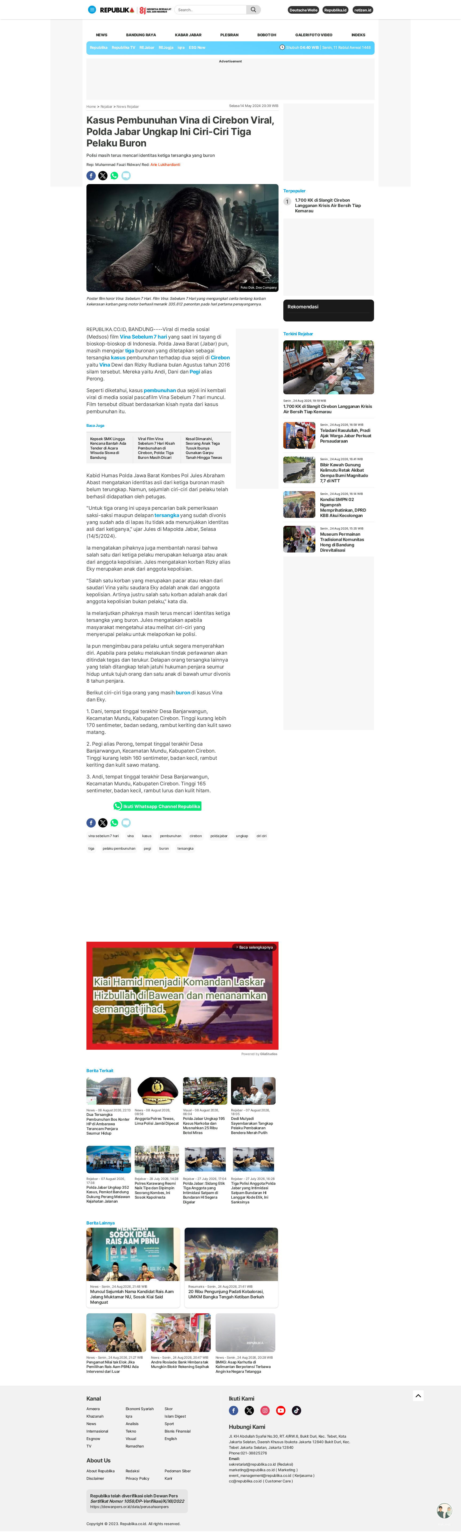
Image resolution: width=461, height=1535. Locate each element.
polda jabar (219, 836)
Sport (169, 1423)
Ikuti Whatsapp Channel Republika (162, 806)
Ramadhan (135, 1446)
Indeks (358, 35)
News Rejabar (128, 106)
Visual (131, 1438)
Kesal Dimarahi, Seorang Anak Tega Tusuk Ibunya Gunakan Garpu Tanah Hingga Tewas (204, 448)
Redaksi (133, 1471)
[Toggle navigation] (92, 9)
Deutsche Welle (303, 10)
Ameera (93, 1408)
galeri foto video (313, 35)
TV (89, 1446)
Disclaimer (95, 1478)
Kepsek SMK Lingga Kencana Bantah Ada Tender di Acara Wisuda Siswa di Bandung (108, 448)
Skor (168, 1408)
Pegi (195, 371)
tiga (129, 350)
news (101, 35)
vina (130, 836)
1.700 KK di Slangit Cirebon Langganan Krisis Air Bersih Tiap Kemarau (328, 205)
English (171, 1438)
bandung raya (141, 35)
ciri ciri (262, 836)
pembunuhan (160, 390)
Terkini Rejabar (298, 333)
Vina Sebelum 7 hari (143, 336)
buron (183, 692)
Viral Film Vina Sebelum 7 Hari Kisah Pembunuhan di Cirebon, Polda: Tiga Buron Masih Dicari (156, 448)
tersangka (167, 515)
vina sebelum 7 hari (103, 836)
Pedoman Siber (177, 1471)
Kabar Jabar (188, 35)
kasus (118, 357)
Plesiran (229, 35)
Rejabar (107, 106)
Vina (104, 364)
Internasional (97, 1431)
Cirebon (220, 357)
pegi (147, 848)
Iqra (129, 1416)
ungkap (242, 836)
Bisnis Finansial (177, 1431)
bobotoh (266, 35)
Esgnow (93, 1438)
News (91, 1423)
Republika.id (335, 10)
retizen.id (363, 10)
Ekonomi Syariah (140, 1408)
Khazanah (94, 1416)
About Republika (100, 1471)
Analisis (132, 1423)
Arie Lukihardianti (165, 164)
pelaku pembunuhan (119, 848)
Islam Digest (175, 1416)
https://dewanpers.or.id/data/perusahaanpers (129, 1506)
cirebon (196, 836)
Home (91, 106)
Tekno (131, 1431)
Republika (99, 47)
